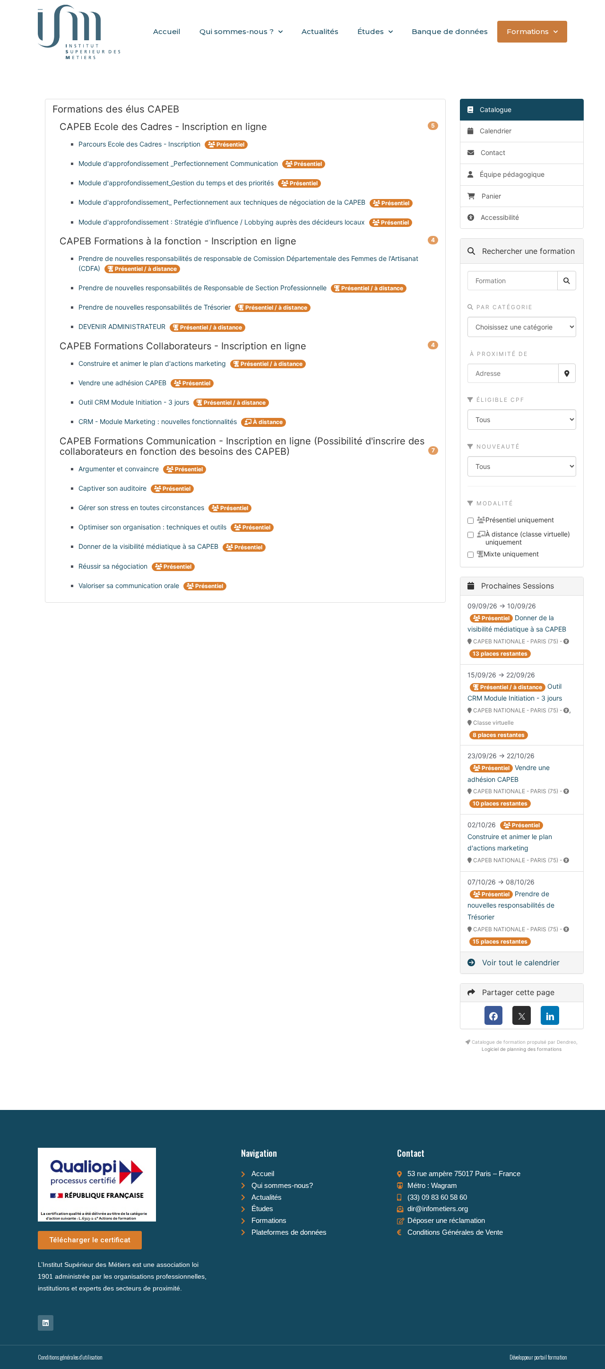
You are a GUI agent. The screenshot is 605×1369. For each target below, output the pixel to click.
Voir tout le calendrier (520, 962)
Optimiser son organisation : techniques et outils (153, 527)
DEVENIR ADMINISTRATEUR (122, 326)
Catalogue (494, 109)
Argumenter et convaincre (119, 469)
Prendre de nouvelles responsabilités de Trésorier (155, 307)
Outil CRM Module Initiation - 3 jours (134, 402)
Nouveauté (497, 446)
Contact (492, 152)
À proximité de (497, 353)
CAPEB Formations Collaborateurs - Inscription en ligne (249, 346)
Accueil (167, 31)
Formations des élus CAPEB (245, 109)
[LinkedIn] (550, 1015)
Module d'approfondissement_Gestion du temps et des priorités (177, 183)
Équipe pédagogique (511, 174)
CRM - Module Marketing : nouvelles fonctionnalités (158, 421)
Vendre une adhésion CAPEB (123, 383)
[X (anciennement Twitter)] (521, 1015)
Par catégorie (503, 307)
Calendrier (494, 131)
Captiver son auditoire (113, 488)
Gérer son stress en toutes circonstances (142, 507)
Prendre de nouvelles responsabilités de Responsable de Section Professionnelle (203, 288)
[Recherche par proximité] (567, 373)
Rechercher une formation (527, 251)
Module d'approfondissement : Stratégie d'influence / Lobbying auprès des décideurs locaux (222, 222)
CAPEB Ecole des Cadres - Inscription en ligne (249, 126)
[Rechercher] (566, 280)
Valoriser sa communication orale (129, 585)
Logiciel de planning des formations (522, 1049)
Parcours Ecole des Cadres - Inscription (140, 144)
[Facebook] (493, 1015)
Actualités (320, 31)
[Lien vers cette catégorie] (191, 109)
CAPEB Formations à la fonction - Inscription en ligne (249, 241)
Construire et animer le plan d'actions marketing (153, 363)
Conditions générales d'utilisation (70, 1357)
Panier (491, 196)
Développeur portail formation (538, 1357)
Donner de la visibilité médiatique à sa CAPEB (149, 546)
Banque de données (450, 31)
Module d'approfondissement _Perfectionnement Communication (179, 163)
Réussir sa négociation (113, 566)
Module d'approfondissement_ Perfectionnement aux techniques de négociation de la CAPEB (222, 202)
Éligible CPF (499, 399)
